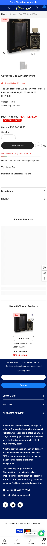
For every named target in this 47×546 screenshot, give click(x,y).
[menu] (2, 7)
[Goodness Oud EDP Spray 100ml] (23, 323)
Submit (23, 385)
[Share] (44, 146)
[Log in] (37, 7)
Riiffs (12, 102)
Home (4, 14)
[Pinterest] (20, 505)
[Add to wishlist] (38, 146)
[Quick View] (32, 315)
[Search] (9, 8)
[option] (23, 2)
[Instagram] (13, 505)
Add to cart (18, 145)
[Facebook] (5, 505)
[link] (23, 288)
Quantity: (5, 132)
